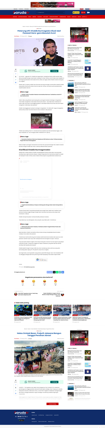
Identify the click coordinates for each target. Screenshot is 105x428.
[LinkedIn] (25, 417)
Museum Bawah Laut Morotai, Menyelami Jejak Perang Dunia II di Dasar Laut (83, 84)
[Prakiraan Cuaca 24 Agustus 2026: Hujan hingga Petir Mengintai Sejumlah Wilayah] (23, 310)
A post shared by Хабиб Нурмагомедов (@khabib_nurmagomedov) (35, 197)
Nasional (27, 26)
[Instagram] (22, 417)
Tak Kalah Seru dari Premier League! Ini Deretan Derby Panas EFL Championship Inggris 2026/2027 (75, 68)
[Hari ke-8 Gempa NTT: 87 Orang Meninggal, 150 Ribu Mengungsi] (71, 103)
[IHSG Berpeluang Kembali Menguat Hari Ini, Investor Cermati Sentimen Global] (88, 75)
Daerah (69, 57)
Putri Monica (16, 36)
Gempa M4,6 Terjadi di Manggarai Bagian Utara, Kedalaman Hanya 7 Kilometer (74, 61)
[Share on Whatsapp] (57, 272)
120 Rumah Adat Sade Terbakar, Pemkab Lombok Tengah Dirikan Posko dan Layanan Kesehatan (40, 227)
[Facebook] (15, 417)
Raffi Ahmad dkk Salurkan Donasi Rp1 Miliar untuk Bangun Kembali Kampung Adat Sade (42, 319)
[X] (17, 417)
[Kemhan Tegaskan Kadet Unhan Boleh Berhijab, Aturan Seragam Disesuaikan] (71, 91)
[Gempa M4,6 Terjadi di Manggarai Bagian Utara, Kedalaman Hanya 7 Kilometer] (88, 62)
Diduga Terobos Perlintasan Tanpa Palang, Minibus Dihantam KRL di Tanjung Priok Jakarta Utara (62, 319)
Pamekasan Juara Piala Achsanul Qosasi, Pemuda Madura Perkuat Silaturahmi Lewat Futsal (83, 96)
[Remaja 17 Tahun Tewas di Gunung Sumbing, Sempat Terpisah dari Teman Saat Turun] (88, 55)
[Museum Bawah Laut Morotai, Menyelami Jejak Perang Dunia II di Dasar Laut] (71, 84)
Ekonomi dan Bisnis (71, 50)
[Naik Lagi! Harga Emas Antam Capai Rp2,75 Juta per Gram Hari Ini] (88, 49)
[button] (76, 12)
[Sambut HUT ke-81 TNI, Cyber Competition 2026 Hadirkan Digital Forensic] (71, 109)
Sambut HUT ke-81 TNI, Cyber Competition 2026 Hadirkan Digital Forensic (81, 109)
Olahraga (69, 71)
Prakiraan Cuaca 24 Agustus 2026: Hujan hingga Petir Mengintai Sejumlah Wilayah (23, 319)
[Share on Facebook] (15, 73)
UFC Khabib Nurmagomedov (29, 267)
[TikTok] (24, 417)
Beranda (24, 26)
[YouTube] (19, 417)
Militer (76, 112)
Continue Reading (52, 403)
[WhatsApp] (27, 417)
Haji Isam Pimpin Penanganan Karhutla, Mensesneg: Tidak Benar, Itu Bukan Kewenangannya (82, 319)
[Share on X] (15, 76)
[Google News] (21, 417)
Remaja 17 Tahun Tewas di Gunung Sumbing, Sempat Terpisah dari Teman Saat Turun (75, 54)
